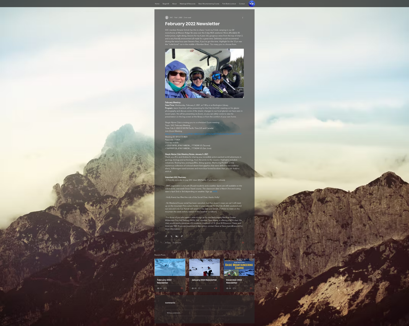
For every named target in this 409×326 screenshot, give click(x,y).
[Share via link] (182, 236)
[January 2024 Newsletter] (204, 267)
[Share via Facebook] (166, 236)
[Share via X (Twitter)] (171, 236)
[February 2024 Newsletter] (170, 267)
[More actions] (242, 17)
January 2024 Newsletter (204, 280)
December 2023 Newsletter (234, 281)
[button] (187, 3)
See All (252, 255)
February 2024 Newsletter (164, 281)
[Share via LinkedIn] (177, 236)
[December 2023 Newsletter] (239, 267)
